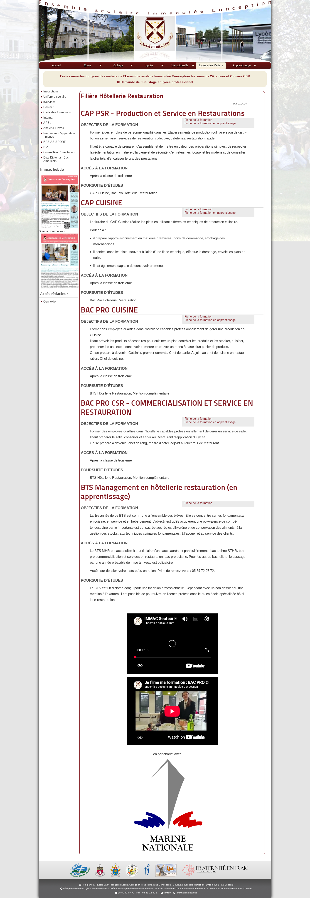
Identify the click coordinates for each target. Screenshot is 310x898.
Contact (48, 107)
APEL (47, 122)
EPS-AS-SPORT (54, 142)
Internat (48, 117)
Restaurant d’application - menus (59, 134)
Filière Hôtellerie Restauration (122, 96)
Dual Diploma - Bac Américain (56, 159)
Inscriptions (51, 91)
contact (167, 892)
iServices (49, 102)
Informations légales (186, 892)
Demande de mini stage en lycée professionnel (156, 82)
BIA (45, 147)
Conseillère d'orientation (58, 152)
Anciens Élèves (53, 128)
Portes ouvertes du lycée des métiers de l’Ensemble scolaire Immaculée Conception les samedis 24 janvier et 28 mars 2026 (155, 76)
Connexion (50, 301)
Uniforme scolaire (54, 96)
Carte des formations (57, 112)
